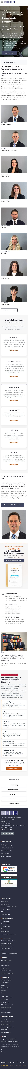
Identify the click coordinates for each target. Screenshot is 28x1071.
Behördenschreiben (5, 926)
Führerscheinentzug (5, 1024)
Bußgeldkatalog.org (6, 850)
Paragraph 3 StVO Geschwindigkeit (9, 953)
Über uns (3, 825)
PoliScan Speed (4, 982)
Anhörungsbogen (5, 921)
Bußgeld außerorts (5, 914)
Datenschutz (22, 825)
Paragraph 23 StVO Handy (7, 973)
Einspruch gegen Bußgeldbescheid (9, 906)
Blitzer (2, 951)
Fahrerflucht (4, 1019)
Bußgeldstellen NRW (6, 1012)
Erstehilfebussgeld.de (7, 847)
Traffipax (3, 993)
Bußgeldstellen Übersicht (7, 1004)
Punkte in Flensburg (5, 909)
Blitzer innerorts (4, 999)
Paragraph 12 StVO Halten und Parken (10, 1046)
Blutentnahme (4, 1051)
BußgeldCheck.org (6, 856)
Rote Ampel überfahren (6, 960)
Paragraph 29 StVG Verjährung (8, 1039)
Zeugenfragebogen (5, 923)
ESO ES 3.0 (3, 985)
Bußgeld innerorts (5, 931)
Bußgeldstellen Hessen (6, 1010)
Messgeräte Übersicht (6, 980)
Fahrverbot (3, 928)
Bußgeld (3, 911)
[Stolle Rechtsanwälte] (14, 164)
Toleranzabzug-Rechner (6, 948)
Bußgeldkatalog (4, 901)
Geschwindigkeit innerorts (7, 943)
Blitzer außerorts (5, 1002)
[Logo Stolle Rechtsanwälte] (9, 1)
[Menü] (2, 2)
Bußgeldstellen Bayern (6, 1007)
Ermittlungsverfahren (6, 1032)
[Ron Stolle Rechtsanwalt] (14, 138)
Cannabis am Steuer (6, 970)
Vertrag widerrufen (8, 833)
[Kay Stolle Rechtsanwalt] (14, 113)
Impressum (9, 825)
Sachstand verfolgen (8, 830)
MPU (2, 1049)
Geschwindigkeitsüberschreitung (8, 940)
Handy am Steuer (5, 965)
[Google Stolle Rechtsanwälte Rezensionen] (9, 869)
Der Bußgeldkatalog (6, 845)
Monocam (3, 990)
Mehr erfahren (14, 350)
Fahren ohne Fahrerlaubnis (7, 1021)
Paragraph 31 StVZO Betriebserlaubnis (10, 1044)
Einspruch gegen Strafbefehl (7, 1027)
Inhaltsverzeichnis (9, 62)
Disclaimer (15, 825)
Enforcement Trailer (5, 987)
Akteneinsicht (4, 1029)
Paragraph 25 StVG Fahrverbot (8, 934)
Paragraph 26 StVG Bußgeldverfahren (10, 1041)
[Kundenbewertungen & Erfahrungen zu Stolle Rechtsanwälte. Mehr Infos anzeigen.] (9, 880)
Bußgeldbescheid (5, 904)
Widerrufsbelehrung (6, 827)
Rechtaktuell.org (5, 853)
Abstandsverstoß (5, 963)
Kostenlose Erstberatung (14, 768)
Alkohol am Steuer (5, 968)
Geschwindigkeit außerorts (7, 945)
